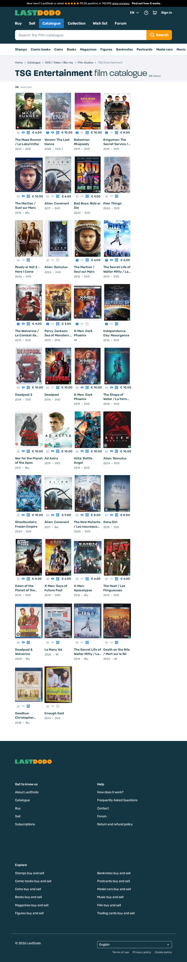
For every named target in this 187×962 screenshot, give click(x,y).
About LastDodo (27, 792)
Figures (106, 49)
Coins (58, 49)
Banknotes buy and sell (113, 873)
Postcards (145, 49)
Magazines (88, 49)
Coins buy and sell (28, 889)
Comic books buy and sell (33, 881)
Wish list (100, 23)
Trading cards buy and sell (116, 913)
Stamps (21, 49)
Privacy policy (142, 952)
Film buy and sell (109, 905)
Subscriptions (25, 824)
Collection (77, 23)
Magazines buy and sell (31, 905)
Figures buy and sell (29, 913)
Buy (18, 23)
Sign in (166, 13)
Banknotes (124, 49)
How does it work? (110, 792)
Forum (121, 23)
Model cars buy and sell (114, 889)
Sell (32, 23)
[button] (155, 13)
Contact (103, 808)
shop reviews (120, 3)
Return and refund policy (115, 824)
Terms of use (120, 952)
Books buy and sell (28, 897)
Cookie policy (163, 952)
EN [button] (132, 13)
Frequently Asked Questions (117, 800)
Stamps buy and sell (29, 873)
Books (71, 49)
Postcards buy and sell (113, 881)
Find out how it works (146, 3)
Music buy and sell (110, 897)
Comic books (41, 49)
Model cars (164, 49)
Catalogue (51, 23)
